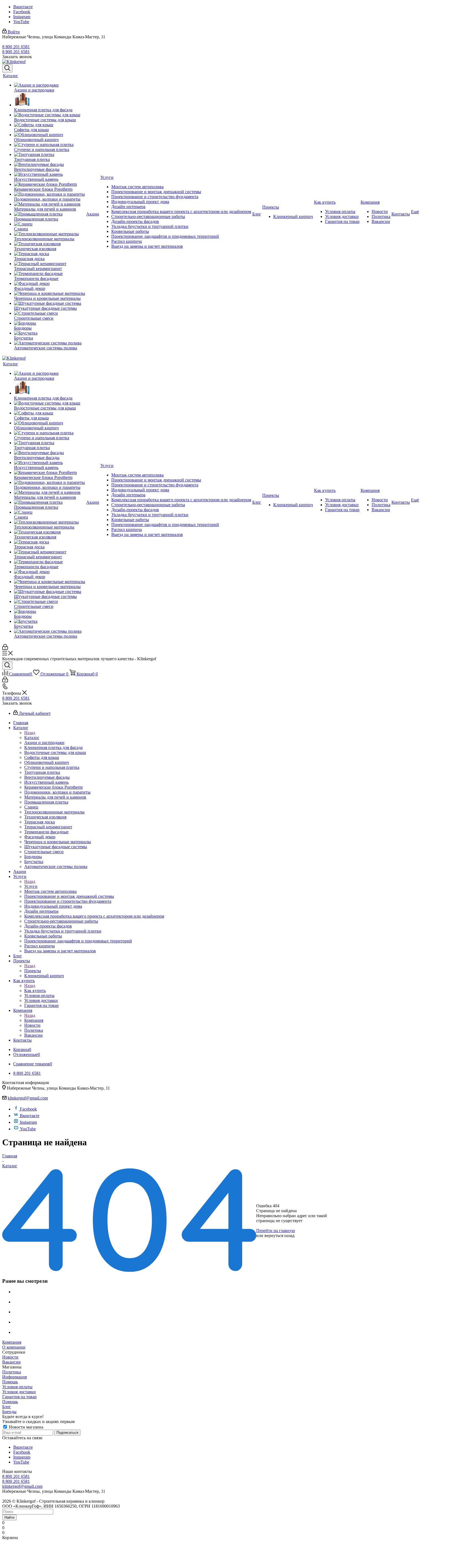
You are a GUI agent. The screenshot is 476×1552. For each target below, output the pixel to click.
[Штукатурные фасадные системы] (49, 303)
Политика (11, 1372)
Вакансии (11, 1362)
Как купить (35, 990)
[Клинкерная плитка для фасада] (49, 100)
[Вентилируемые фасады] (49, 164)
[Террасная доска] (49, 253)
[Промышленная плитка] (49, 214)
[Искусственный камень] (49, 174)
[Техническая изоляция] (49, 243)
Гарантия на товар (19, 1396)
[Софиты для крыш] (49, 124)
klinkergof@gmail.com (28, 1098)
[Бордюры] (49, 323)
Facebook (21, 11)
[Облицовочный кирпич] (49, 134)
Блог (6, 1406)
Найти (9, 1517)
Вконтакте (23, 6)
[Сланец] (49, 224)
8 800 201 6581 (16, 46)
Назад (29, 732)
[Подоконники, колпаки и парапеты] (49, 194)
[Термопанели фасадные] (49, 273)
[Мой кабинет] (5, 648)
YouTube (21, 21)
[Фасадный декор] (49, 283)
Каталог (31, 737)
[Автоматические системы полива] (49, 343)
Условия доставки (19, 1391)
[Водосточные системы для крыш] (49, 114)
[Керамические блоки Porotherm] (49, 184)
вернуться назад (279, 1235)
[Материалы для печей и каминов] (49, 204)
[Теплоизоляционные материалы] (49, 233)
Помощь (10, 1381)
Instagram (21, 16)
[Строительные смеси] (49, 313)
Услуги (30, 886)
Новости (10, 1357)
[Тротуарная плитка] (49, 154)
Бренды (9, 1411)
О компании (13, 1347)
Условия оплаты (17, 1386)
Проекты (32, 970)
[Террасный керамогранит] (49, 263)
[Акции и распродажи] (49, 85)
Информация (14, 1377)
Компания (33, 1020)
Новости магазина (25, 1427)
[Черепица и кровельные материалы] (49, 293)
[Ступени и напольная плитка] (49, 144)
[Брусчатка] (49, 333)
